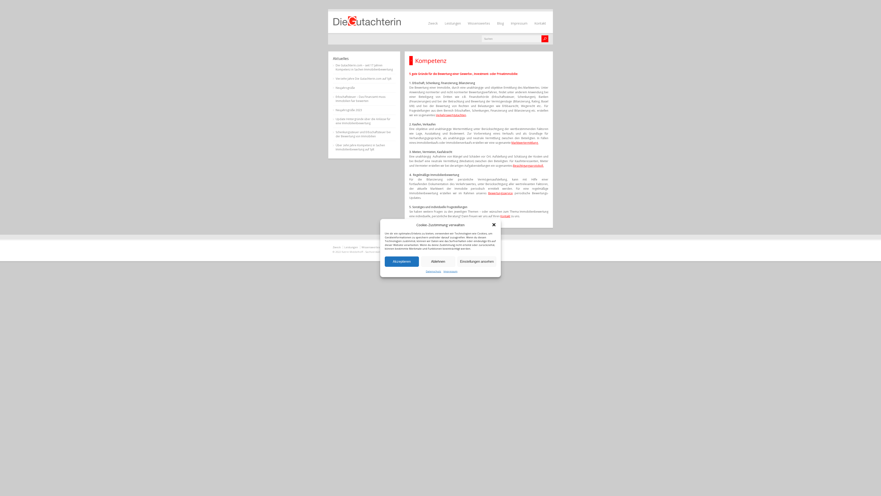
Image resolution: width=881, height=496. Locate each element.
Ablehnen (438, 261)
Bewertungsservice (500, 193)
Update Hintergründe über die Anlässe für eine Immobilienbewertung (363, 121)
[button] (494, 225)
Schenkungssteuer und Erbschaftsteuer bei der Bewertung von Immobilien (363, 134)
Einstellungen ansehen (477, 261)
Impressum (450, 271)
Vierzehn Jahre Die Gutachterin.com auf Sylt (363, 79)
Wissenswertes (479, 23)
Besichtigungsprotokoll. (528, 166)
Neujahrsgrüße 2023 (349, 110)
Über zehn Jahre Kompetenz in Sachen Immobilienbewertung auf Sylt (360, 147)
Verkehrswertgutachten (451, 115)
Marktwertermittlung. (524, 143)
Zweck (433, 23)
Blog (500, 23)
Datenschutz (433, 271)
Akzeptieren (402, 261)
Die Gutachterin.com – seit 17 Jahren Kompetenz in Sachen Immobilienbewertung (364, 67)
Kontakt (540, 23)
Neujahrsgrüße (345, 88)
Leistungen (453, 23)
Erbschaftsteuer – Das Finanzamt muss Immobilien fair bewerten (360, 99)
